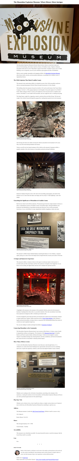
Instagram (25, 457)
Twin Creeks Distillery (48, 318)
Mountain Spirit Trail (49, 333)
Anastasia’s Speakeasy (47, 324)
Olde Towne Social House (38, 411)
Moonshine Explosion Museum (52, 73)
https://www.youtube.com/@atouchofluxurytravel (47, 459)
